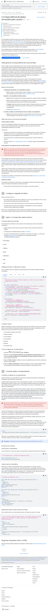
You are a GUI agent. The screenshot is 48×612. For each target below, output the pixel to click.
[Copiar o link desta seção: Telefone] (8, 248)
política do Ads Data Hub (34, 161)
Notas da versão (5, 568)
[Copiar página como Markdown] (28, 20)
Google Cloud (35, 578)
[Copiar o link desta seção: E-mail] (7, 244)
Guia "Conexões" (26, 57)
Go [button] (15, 274)
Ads (13, 12)
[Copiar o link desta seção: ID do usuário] (10, 240)
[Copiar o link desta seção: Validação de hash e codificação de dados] (27, 267)
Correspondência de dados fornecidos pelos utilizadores (13, 13)
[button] (24, 240)
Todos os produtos (5, 600)
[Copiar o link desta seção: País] (6, 259)
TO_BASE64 (27, 231)
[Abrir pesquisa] (30, 1)
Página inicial (4, 12)
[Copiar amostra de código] (45, 277)
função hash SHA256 (12, 235)
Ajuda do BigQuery (20, 568)
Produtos (9, 12)
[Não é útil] (45, 12)
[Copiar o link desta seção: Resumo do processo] (15, 87)
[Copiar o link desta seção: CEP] (6, 263)
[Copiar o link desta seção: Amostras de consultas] (16, 446)
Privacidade (12, 606)
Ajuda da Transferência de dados (23, 570)
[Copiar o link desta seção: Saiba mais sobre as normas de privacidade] (27, 119)
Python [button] (11, 274)
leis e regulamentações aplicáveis (20, 141)
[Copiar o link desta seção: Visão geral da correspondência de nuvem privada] (37, 63)
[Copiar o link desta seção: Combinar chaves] (13, 324)
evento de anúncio (40, 49)
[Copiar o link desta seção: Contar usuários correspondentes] (18, 448)
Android (34, 568)
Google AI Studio (35, 574)
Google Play (34, 580)
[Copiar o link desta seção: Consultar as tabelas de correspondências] (27, 375)
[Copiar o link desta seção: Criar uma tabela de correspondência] (24, 349)
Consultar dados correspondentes (34, 115)
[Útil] (44, 12)
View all (34, 582)
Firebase (34, 572)
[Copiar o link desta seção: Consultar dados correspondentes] (31, 371)
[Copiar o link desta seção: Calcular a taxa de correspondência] (19, 464)
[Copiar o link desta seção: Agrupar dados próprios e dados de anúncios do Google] (28, 509)
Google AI (3, 598)
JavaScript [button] (5, 274)
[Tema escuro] (43, 277)
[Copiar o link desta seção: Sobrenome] (10, 256)
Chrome (34, 570)
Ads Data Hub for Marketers (15, 1)
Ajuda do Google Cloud (21, 572)
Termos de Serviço (5, 606)
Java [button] (19, 274)
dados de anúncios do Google (18, 42)
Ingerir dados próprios (15, 109)
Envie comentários (41, 17)
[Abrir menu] (2, 1)
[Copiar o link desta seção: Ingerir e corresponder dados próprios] (33, 217)
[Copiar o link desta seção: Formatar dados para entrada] (20, 221)
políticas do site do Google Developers (13, 560)
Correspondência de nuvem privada (11, 57)
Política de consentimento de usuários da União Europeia (14, 161)
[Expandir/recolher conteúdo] (9, 23)
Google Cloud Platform (6, 596)
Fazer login (44, 1)
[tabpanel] (24, 298)
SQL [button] (23, 274)
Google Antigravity (36, 576)
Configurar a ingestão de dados (28, 93)
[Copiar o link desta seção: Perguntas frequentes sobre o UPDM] (28, 540)
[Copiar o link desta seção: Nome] (7, 252)
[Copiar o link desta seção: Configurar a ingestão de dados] (29, 193)
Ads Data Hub (18, 12)
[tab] (5, 274)
